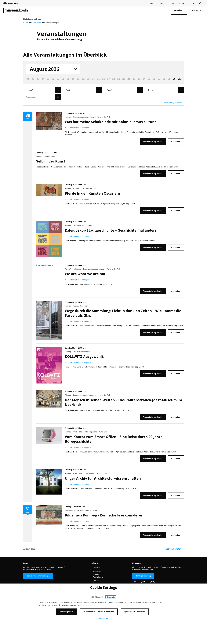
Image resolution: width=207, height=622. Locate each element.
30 (174, 79)
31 (179, 79)
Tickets (171, 3)
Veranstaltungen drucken (173, 103)
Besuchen (37, 23)
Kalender (96, 580)
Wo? (68, 90)
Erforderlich (99, 597)
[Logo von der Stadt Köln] (10, 3)
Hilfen (152, 3)
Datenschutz (103, 618)
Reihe (150, 90)
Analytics (111, 597)
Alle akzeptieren (67, 612)
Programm (97, 583)
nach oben (175, 141)
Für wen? (29, 90)
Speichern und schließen (134, 612)
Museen (96, 574)
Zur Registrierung (143, 576)
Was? (109, 90)
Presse (161, 3)
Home (25, 23)
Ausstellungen (98, 577)
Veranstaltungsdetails (152, 141)
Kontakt (182, 3)
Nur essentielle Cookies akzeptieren (98, 612)
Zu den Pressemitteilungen (38, 576)
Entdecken (97, 571)
